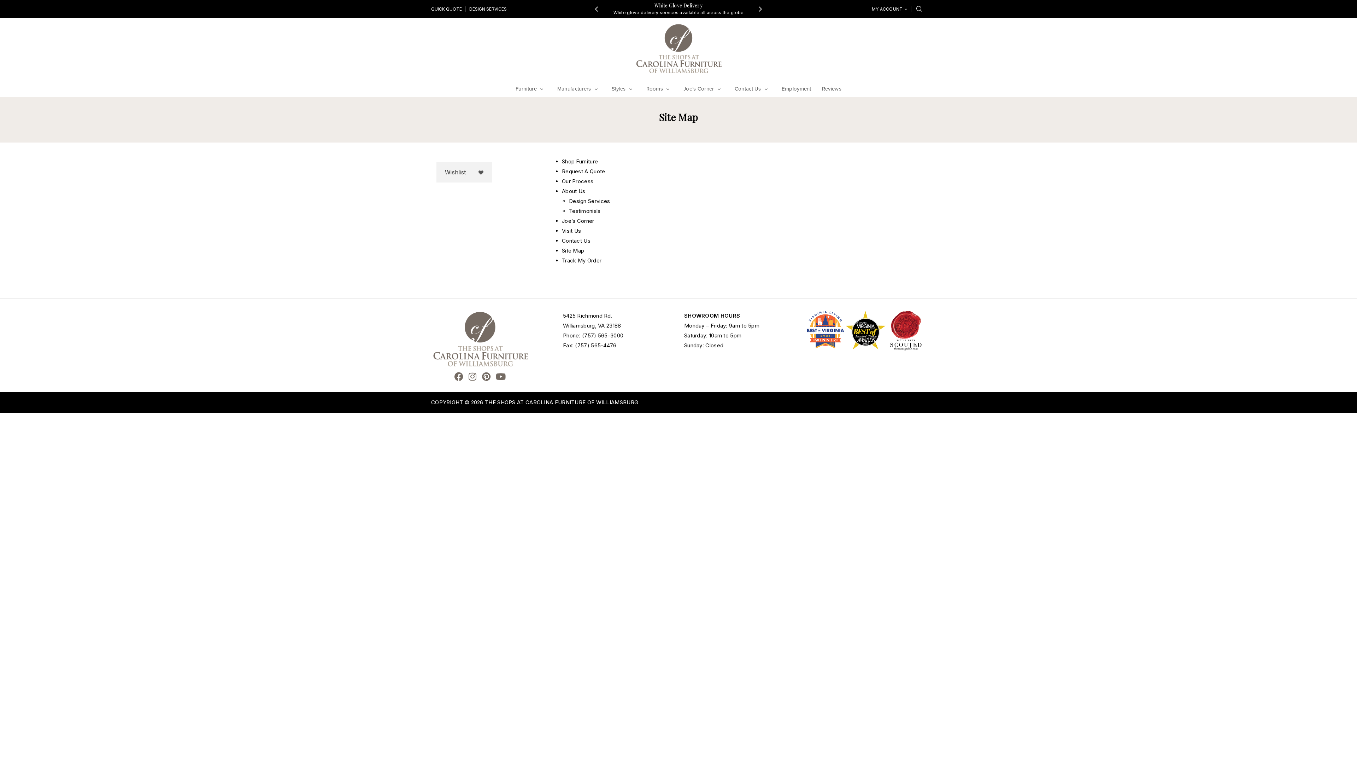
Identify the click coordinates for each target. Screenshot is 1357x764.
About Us (573, 191)
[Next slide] (760, 8)
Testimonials (585, 211)
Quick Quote (446, 9)
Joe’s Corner (578, 221)
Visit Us (571, 230)
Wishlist (455, 172)
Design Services (488, 9)
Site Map (573, 250)
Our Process (577, 181)
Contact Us (576, 240)
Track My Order (581, 260)
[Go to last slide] (596, 8)
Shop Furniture (580, 161)
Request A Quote (583, 171)
